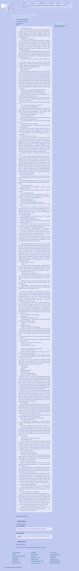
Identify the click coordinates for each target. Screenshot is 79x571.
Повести (23, 5)
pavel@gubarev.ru (18, 567)
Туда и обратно (15, 557)
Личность (58, 3)
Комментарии (52, 5)
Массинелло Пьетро (16, 552)
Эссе (29, 6)
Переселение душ (16, 561)
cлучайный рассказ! (24, 516)
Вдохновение (42, 3)
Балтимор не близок (54, 559)
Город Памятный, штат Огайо (37, 561)
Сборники (32, 5)
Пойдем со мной (34, 559)
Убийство (14, 554)
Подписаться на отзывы (20, 524)
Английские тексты (45, 5)
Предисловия (64, 5)
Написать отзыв (21, 521)
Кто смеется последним (36, 557)
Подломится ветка (35, 554)
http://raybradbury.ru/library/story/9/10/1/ (38, 547)
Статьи (51, 3)
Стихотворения (24, 6)
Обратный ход (15, 559)
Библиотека (33, 3)
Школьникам (58, 5)
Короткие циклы (38, 5)
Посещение (33, 552)
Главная (24, 3)
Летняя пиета (52, 557)
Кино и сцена (67, 3)
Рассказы (27, 5)
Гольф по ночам (53, 552)
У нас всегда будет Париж (22, 21)
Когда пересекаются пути (55, 561)
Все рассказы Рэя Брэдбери (22, 19)
